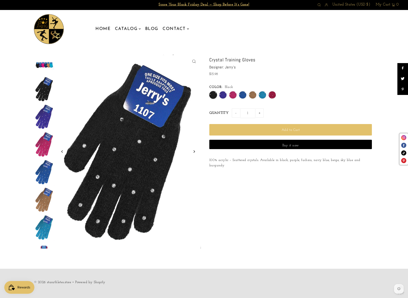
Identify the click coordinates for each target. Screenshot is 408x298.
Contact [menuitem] (174, 29)
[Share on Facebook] (402, 68)
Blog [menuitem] (151, 29)
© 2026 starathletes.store (52, 282)
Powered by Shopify (90, 282)
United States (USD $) (351, 5)
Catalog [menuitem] (126, 29)
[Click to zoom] (194, 61)
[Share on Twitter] (402, 79)
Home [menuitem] (102, 29)
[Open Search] (319, 5)
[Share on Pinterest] (402, 89)
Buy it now (290, 145)
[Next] (194, 151)
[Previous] (62, 151)
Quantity (219, 113)
